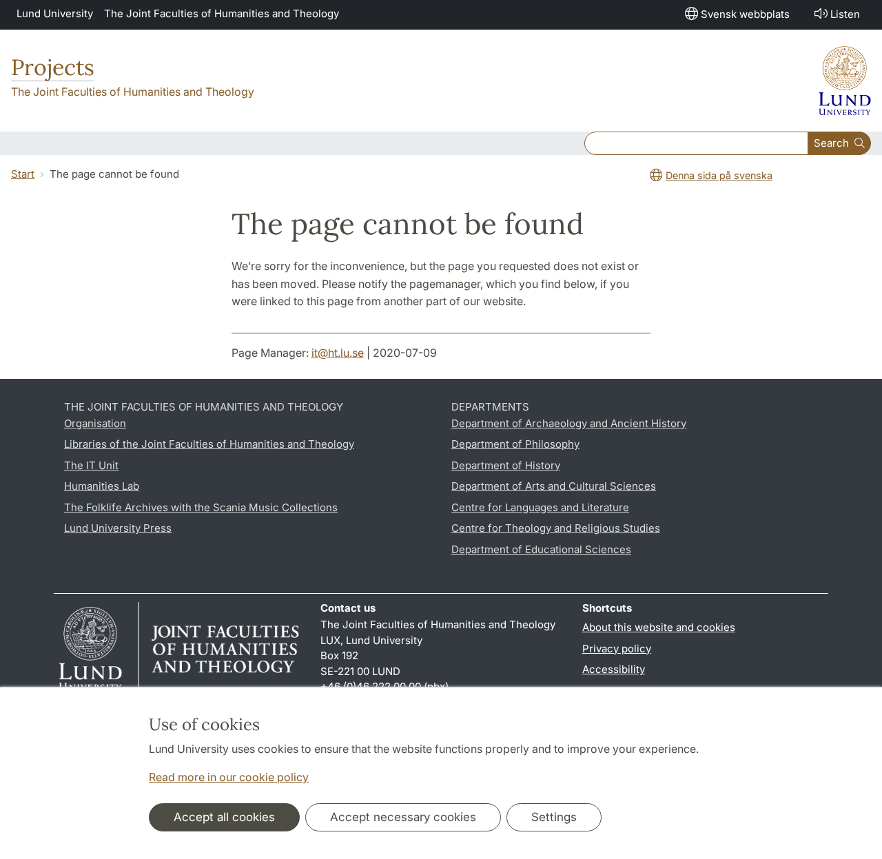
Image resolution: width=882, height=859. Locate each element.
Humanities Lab (101, 486)
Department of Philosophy (515, 444)
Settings (554, 817)
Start (22, 173)
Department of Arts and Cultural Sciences (553, 486)
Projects (52, 67)
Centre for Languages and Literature (540, 507)
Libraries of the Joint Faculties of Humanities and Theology (209, 444)
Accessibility (613, 669)
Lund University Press (118, 528)
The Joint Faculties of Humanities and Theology (221, 13)
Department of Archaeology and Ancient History (568, 423)
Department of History (505, 465)
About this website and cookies (658, 627)
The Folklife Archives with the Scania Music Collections (201, 507)
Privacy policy (616, 648)
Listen (845, 14)
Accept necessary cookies (403, 817)
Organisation (95, 423)
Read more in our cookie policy (229, 777)
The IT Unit (91, 465)
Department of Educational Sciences (541, 549)
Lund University (55, 13)
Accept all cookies (224, 817)
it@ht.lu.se (337, 353)
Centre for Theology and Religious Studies (555, 528)
